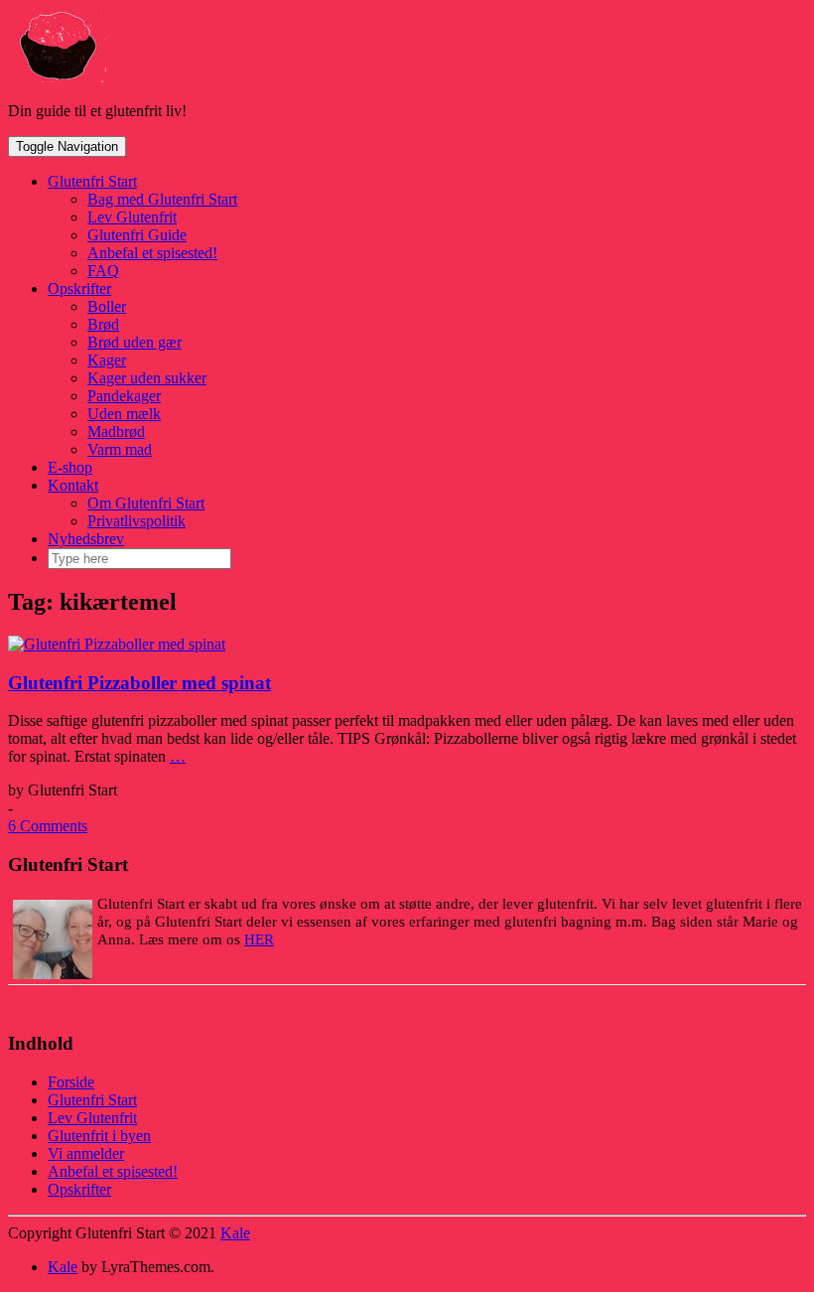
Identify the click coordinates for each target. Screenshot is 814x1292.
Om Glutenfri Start (145, 503)
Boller (106, 306)
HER (259, 939)
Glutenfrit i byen (99, 1135)
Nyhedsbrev (86, 538)
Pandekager (124, 395)
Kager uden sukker (146, 377)
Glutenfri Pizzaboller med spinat (139, 682)
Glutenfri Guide (137, 234)
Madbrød (116, 431)
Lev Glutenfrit (132, 217)
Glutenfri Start (92, 181)
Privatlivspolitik (136, 520)
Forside (71, 1082)
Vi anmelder (86, 1153)
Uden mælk (124, 413)
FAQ (103, 270)
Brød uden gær (134, 342)
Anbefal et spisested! (152, 252)
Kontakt (73, 485)
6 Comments (47, 825)
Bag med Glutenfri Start (162, 199)
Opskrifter (79, 288)
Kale (235, 1232)
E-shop (70, 467)
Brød (103, 324)
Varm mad (119, 449)
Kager (106, 360)
